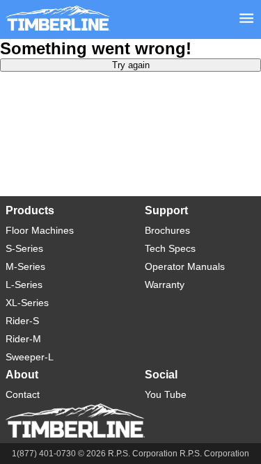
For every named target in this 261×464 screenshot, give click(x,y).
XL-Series (27, 302)
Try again (131, 65)
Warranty (164, 284)
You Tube (166, 394)
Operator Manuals (185, 266)
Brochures (167, 230)
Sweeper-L (30, 356)
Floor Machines (40, 230)
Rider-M (23, 338)
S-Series (24, 248)
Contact (23, 394)
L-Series (24, 284)
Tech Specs (170, 248)
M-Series (25, 266)
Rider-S (22, 320)
